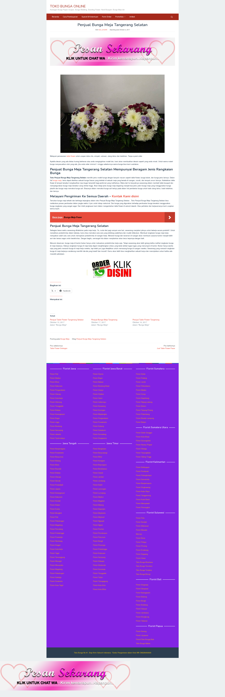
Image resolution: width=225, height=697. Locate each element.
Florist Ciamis (98, 374)
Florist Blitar (97, 456)
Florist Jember (98, 477)
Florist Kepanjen (99, 509)
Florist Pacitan (98, 529)
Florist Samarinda (142, 479)
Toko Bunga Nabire (143, 643)
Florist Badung (141, 596)
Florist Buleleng (142, 605)
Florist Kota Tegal (56, 585)
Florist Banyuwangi (100, 452)
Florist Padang (141, 378)
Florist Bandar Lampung (145, 418)
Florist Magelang (56, 525)
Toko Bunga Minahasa (144, 562)
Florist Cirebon (98, 394)
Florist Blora (54, 382)
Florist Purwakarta (100, 422)
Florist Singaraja (142, 584)
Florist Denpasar (142, 588)
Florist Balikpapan (142, 467)
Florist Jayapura (142, 635)
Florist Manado (141, 530)
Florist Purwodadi (56, 485)
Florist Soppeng (142, 554)
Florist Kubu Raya (142, 491)
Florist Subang (98, 426)
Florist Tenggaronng (143, 495)
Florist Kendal (55, 501)
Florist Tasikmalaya (57, 438)
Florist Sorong (141, 631)
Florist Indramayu (99, 402)
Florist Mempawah (143, 503)
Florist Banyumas (56, 456)
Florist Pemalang (56, 529)
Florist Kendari (141, 522)
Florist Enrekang (142, 550)
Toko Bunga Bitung (143, 574)
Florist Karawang (99, 406)
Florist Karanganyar (57, 414)
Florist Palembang (143, 414)
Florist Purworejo (56, 537)
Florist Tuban (98, 577)
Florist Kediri (97, 485)
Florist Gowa (140, 558)
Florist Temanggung (57, 557)
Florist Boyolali (55, 468)
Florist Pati (54, 374)
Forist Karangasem (143, 592)
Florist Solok (140, 374)
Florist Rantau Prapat (144, 444)
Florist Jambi (141, 382)
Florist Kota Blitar (99, 589)
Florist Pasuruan (99, 537)
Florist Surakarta (56, 581)
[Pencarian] (171, 17)
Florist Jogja (54, 422)
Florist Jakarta (55, 434)
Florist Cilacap (55, 394)
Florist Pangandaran (57, 390)
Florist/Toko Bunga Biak (145, 639)
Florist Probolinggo (100, 549)
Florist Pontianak (142, 471)
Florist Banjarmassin (143, 483)
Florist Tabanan (142, 621)
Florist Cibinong (56, 402)
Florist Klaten (55, 505)
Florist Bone (140, 538)
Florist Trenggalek (56, 406)
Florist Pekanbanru (143, 386)
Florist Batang (55, 460)
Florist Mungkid (56, 513)
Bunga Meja (64, 339)
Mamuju (139, 534)
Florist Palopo (141, 542)
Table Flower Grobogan (58, 347)
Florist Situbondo (99, 565)
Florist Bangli (141, 600)
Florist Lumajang (99, 493)
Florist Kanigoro (99, 460)
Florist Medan (141, 390)
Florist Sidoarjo (98, 561)
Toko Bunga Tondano (144, 570)
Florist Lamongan (99, 489)
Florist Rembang (56, 541)
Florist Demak (55, 480)
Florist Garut (97, 398)
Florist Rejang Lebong (144, 402)
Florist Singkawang (143, 487)
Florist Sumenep (99, 569)
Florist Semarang (56, 430)
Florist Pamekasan (100, 533)
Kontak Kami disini (125, 196)
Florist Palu (140, 518)
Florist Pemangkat (143, 507)
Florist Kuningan (99, 410)
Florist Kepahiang (142, 398)
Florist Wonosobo (56, 565)
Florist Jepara (55, 489)
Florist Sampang (99, 557)
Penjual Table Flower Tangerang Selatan (67, 319)
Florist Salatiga (55, 577)
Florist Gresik (98, 473)
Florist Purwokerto (57, 452)
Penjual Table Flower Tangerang (146, 319)
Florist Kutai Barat (143, 499)
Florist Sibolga (141, 448)
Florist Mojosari (99, 517)
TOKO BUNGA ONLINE (68, 6)
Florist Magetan (99, 501)
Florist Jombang (99, 480)
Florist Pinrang (141, 546)
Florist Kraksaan (99, 553)
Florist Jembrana (142, 612)
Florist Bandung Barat (101, 386)
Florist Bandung (56, 426)
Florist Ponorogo (99, 545)
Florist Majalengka (100, 414)
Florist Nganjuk (98, 521)
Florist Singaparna (100, 438)
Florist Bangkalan (99, 448)
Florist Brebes (55, 410)
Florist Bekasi (98, 382)
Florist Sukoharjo (56, 398)
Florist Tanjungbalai (143, 452)
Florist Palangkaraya (143, 475)
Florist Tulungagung (100, 581)
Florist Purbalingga (57, 533)
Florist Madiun (55, 378)
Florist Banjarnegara (57, 448)
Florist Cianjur (98, 390)
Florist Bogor (55, 418)
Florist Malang (98, 505)
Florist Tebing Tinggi (143, 456)
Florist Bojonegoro (100, 464)
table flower (71, 156)
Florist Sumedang (99, 434)
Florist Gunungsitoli (143, 440)
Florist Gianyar (141, 608)
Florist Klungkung (142, 616)
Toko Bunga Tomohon (144, 566)
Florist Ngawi (98, 525)
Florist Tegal (54, 553)
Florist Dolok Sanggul (144, 432)
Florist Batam (141, 406)
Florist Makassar (142, 526)
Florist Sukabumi (99, 430)
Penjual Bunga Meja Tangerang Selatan (91, 339)
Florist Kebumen (56, 386)
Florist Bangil (98, 541)
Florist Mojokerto (99, 513)
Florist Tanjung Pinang (144, 410)
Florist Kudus (55, 509)
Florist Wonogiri (56, 561)
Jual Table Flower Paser (166, 347)
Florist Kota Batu (99, 585)
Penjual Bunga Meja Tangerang (104, 319)
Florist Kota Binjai (142, 436)
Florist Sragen (55, 545)
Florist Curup (141, 394)
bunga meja (57, 180)
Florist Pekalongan (57, 521)
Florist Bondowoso (100, 468)
